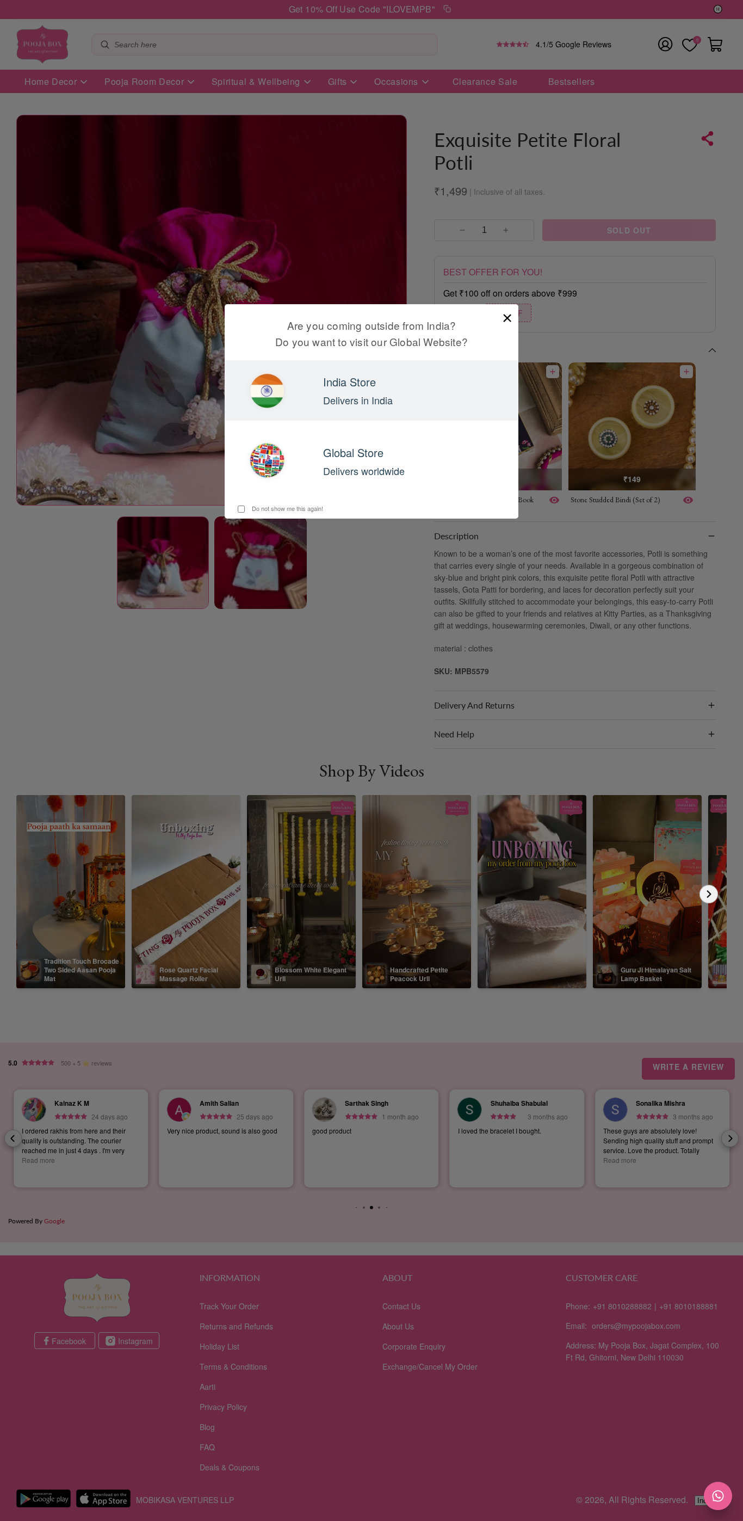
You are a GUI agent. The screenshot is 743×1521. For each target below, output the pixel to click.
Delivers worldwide (364, 471)
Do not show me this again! (286, 508)
